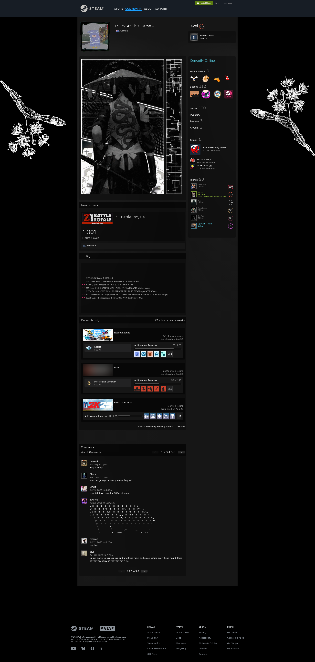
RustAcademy (204, 159)
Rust (116, 367)
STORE (118, 8)
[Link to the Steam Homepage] (92, 11)
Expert (97, 346)
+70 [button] (170, 354)
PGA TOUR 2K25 (123, 402)
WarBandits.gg (204, 165)
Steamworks (153, 643)
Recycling (181, 648)
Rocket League (122, 332)
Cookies (203, 648)
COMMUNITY (133, 8)
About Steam (153, 632)
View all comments (91, 452)
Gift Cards (152, 654)
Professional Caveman (105, 381)
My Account (233, 648)
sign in (217, 3)
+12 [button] (179, 416)
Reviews (181, 426)
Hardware (181, 643)
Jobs (178, 637)
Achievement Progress (145, 345)
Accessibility (205, 637)
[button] (212, 26)
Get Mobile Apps (235, 637)
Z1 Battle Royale (130, 216)
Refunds (203, 654)
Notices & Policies (208, 643)
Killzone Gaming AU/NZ (214, 147)
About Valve (182, 632)
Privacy (202, 632)
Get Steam (232, 632)
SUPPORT (161, 8)
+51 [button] (170, 389)
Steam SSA (152, 637)
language (228, 3)
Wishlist (170, 426)
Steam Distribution (156, 648)
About (148, 8)
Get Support (233, 643)
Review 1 (91, 245)
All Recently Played (153, 426)
